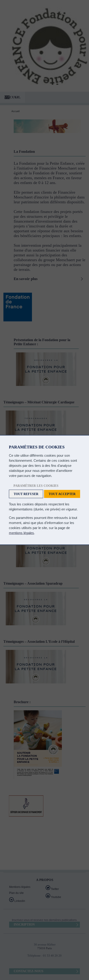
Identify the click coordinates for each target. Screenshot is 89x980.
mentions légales (21, 533)
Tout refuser (26, 494)
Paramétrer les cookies (35, 485)
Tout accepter (62, 494)
